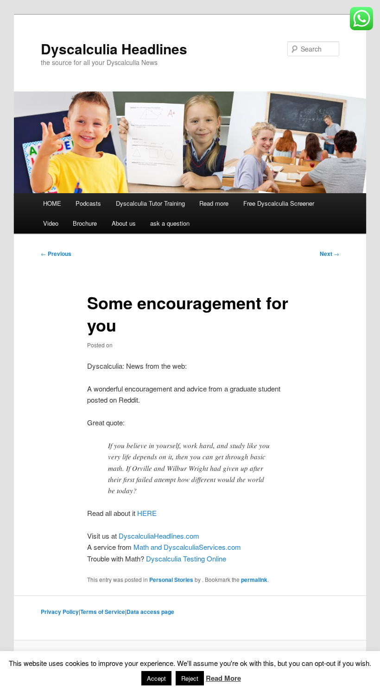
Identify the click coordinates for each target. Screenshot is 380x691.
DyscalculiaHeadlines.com (159, 536)
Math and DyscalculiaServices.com (187, 547)
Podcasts (88, 203)
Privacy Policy (60, 611)
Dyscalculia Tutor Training (150, 203)
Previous (56, 253)
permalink (254, 579)
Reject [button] (189, 678)
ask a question (170, 223)
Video (50, 223)
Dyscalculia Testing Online (186, 558)
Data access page (150, 611)
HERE (147, 513)
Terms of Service (102, 611)
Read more (213, 203)
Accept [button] (156, 678)
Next (329, 253)
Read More (223, 678)
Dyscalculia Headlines (114, 49)
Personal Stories (171, 579)
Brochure (85, 223)
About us (124, 223)
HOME (52, 203)
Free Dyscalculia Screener (278, 203)
